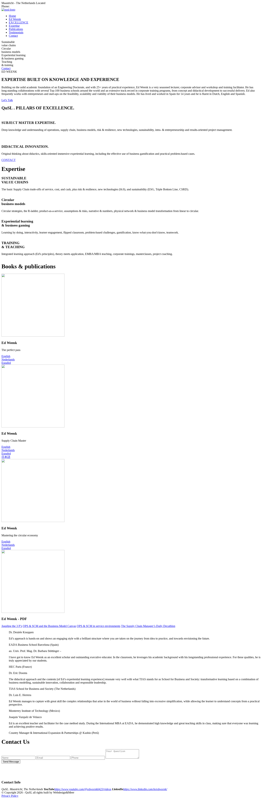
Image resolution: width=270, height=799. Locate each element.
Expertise (14, 25)
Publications (16, 29)
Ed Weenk (15, 19)
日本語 (5, 457)
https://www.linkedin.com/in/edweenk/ (145, 789)
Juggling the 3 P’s (11, 626)
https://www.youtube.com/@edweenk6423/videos (82, 789)
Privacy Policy (9, 795)
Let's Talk (7, 100)
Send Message (11, 761)
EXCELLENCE (18, 22)
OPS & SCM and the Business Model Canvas (49, 626)
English (5, 356)
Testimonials (16, 32)
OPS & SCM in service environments (98, 626)
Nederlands (8, 359)
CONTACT (8, 160)
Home (12, 15)
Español (6, 362)
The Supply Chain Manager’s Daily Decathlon (148, 626)
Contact (13, 35)
